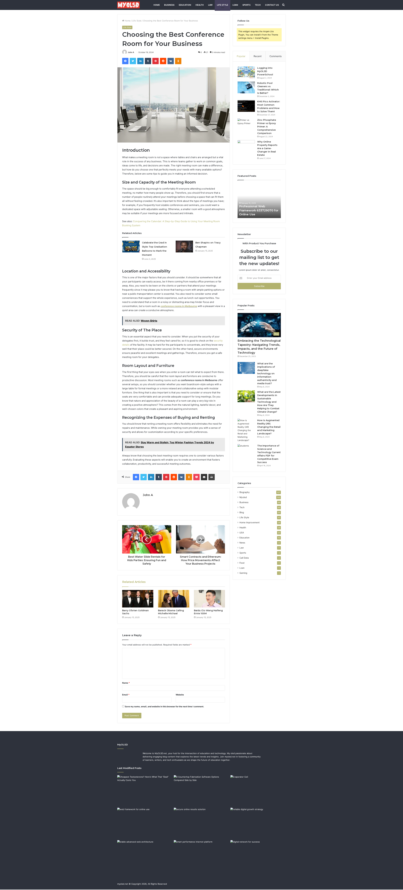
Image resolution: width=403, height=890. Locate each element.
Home (156, 5)
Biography (244, 492)
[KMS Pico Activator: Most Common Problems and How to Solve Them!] (246, 106)
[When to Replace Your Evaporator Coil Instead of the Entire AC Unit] (258, 790)
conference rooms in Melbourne (179, 306)
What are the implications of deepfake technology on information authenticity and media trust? (267, 373)
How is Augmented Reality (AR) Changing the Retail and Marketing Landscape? (269, 427)
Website (180, 694)
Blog (241, 512)
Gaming (243, 573)
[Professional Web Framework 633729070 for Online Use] (145, 823)
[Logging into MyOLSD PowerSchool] (246, 72)
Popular (241, 56)
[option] (259, 200)
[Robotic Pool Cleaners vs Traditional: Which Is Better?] (246, 87)
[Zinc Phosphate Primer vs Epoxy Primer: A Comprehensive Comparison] (246, 124)
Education (185, 5)
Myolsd (243, 497)
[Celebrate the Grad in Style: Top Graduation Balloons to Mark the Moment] (131, 246)
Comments (276, 56)
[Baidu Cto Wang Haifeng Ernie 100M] (209, 599)
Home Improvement (249, 522)
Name (126, 683)
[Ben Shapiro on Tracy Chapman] (184, 246)
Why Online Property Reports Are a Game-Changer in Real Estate (267, 148)
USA (241, 532)
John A (131, 52)
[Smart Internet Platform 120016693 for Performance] (201, 855)
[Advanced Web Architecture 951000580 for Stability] (145, 855)
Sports (246, 5)
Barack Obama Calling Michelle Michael (171, 612)
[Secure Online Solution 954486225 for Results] (201, 823)
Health (200, 5)
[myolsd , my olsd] (128, 5)
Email (125, 694)
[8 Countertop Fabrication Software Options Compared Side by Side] (201, 790)
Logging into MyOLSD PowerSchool (265, 71)
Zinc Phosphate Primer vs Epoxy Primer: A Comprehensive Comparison (266, 127)
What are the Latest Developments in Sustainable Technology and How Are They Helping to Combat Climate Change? (269, 402)
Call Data (244, 558)
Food (241, 563)
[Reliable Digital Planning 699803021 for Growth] (258, 823)
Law (210, 5)
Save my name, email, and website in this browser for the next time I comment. (164, 706)
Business (169, 5)
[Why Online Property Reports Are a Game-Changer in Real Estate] (246, 146)
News (242, 542)
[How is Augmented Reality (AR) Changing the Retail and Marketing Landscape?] (246, 430)
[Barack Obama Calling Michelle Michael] (173, 599)
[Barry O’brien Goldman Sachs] (137, 599)
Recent (257, 56)
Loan (235, 5)
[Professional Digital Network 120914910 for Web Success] (258, 855)
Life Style (222, 5)
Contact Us (272, 5)
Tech (258, 5)
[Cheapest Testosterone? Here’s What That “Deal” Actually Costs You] (145, 790)
